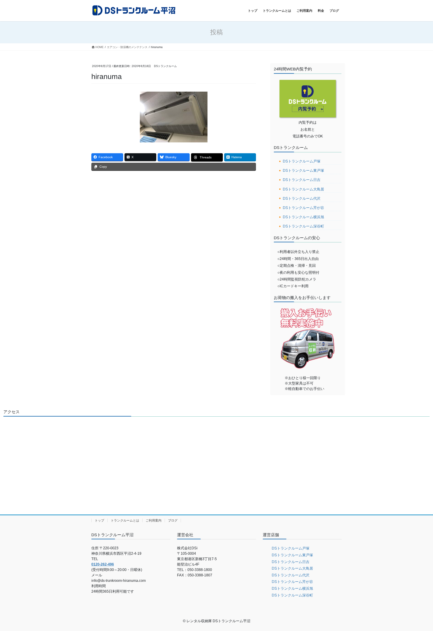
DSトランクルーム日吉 (301, 180)
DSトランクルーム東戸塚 (303, 170)
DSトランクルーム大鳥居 (303, 189)
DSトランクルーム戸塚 (301, 161)
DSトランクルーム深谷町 (303, 226)
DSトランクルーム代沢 (301, 198)
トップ (99, 520)
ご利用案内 (153, 520)
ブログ (172, 520)
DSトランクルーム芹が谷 (303, 208)
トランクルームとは (125, 520)
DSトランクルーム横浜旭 (303, 217)
